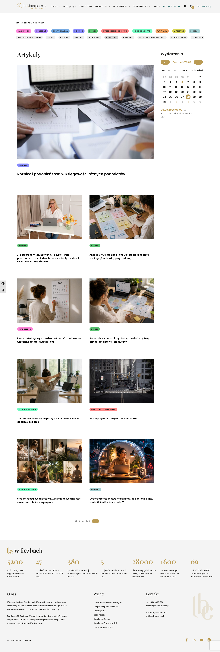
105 (88, 521)
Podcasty (94, 37)
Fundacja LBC (100, 610)
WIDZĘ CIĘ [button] (68, 6)
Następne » (95, 521)
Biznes (92, 31)
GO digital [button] (100, 6)
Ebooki (78, 37)
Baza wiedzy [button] (120, 6)
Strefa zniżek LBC (202, 37)
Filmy (51, 37)
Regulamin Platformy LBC (105, 623)
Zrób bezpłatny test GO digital (108, 602)
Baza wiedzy (99, 615)
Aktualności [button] (140, 6)
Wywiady (162, 31)
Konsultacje (178, 37)
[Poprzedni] (165, 62)
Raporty (128, 37)
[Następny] (198, 62)
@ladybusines (159, 605)
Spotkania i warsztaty (152, 37)
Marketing (24, 31)
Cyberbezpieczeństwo (115, 31)
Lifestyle (179, 31)
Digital (194, 31)
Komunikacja (60, 31)
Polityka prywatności (103, 627)
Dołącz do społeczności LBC (106, 606)
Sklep (157, 6)
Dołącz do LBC (172, 6)
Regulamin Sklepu (102, 619)
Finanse (78, 31)
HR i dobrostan (142, 31)
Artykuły (39, 23)
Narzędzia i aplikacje (29, 37)
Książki (64, 37)
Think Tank (85, 6)
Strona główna (24, 23)
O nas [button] (54, 6)
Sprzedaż (41, 31)
